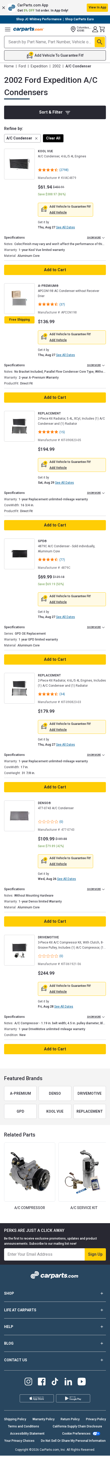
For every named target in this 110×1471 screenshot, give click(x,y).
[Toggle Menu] (7, 29)
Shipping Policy (15, 1419)
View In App (97, 7)
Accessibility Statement (27, 1433)
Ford (22, 66)
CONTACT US (15, 1360)
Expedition (39, 66)
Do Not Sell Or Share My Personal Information (73, 1441)
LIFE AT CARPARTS (20, 1310)
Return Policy (70, 1419)
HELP (8, 1327)
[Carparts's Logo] (28, 29)
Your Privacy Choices (19, 1441)
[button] (55, 7)
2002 (56, 66)
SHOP (9, 1293)
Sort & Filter (51, 112)
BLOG (9, 1343)
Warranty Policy (43, 1419)
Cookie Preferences (76, 1433)
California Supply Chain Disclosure (77, 1426)
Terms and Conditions (23, 1426)
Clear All (53, 138)
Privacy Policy (96, 1419)
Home (9, 66)
